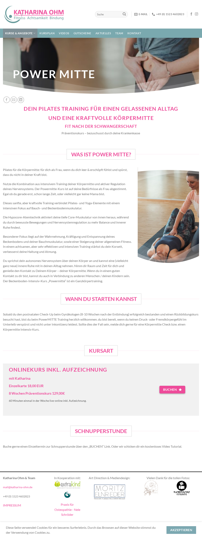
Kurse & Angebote (19, 33)
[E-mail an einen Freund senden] (13, 99)
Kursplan (46, 33)
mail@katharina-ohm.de (17, 487)
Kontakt (134, 33)
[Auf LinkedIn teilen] (21, 99)
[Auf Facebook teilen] (6, 99)
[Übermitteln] (124, 14)
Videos (64, 33)
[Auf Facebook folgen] (191, 14)
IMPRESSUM (12, 505)
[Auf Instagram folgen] (196, 14)
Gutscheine (82, 33)
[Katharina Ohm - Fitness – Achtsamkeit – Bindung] (33, 14)
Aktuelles (103, 33)
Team (119, 33)
